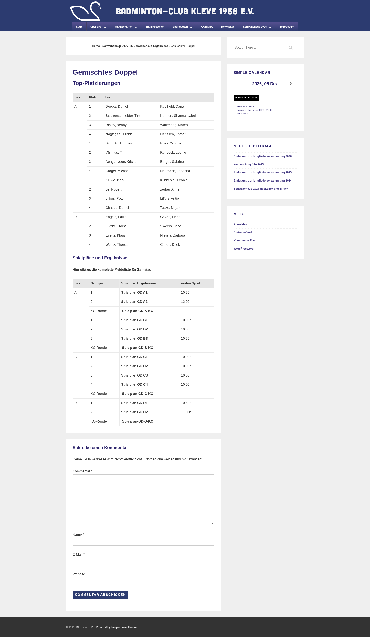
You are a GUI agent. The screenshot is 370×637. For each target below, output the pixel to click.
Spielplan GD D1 (134, 403)
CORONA (207, 26)
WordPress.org (244, 248)
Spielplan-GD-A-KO (137, 311)
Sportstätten (180, 26)
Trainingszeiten (155, 26)
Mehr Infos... (244, 113)
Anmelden (240, 224)
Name (77, 535)
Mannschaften (123, 26)
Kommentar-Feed (245, 240)
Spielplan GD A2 (134, 302)
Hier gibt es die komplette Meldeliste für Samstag (112, 269)
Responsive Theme (124, 627)
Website (79, 574)
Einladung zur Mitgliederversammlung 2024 (263, 180)
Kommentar (82, 471)
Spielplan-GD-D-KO (137, 421)
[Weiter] (291, 83)
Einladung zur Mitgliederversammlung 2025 (263, 172)
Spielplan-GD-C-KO (137, 394)
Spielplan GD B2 (134, 329)
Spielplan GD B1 (134, 320)
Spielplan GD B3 (134, 338)
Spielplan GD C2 (134, 366)
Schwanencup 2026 (255, 26)
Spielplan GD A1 (134, 292)
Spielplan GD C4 (134, 384)
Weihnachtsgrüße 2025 (249, 164)
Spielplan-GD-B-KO (137, 348)
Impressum (287, 26)
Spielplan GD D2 (134, 412)
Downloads (228, 26)
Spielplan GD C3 (134, 375)
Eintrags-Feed (243, 232)
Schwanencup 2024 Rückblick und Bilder (261, 188)
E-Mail (77, 554)
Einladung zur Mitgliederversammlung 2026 (263, 156)
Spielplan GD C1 (134, 357)
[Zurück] (240, 83)
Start (79, 26)
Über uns (95, 26)
